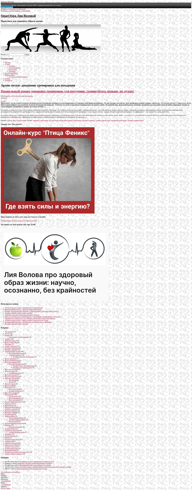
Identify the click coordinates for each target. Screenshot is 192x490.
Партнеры (12, 71)
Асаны (9, 120)
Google (3, 101)
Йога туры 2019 (14, 389)
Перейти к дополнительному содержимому (15, 11)
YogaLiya (12, 66)
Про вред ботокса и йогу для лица (16, 324)
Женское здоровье (11, 349)
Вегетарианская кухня (16, 353)
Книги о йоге (9, 403)
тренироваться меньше (118, 120)
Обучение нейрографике (17, 420)
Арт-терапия (9, 331)
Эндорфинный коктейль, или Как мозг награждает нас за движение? (28, 322)
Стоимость (8, 80)
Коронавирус (9, 405)
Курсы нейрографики (16, 418)
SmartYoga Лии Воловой (18, 15)
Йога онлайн (9, 385)
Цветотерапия (13, 421)
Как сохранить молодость (13, 402)
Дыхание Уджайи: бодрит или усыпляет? (19, 313)
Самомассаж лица (15, 373)
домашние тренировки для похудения (45, 120)
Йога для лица (10, 371)
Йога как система (11, 378)
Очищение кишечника (16, 432)
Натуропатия (9, 414)
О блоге (7, 64)
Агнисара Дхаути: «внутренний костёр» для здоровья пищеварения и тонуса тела (32, 317)
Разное (7, 437)
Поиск (3, 54)
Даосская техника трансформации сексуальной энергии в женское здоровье (45, 467)
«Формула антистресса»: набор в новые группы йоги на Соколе (26, 320)
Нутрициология (10, 429)
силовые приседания (103, 120)
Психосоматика (10, 436)
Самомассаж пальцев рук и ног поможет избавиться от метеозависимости (30, 318)
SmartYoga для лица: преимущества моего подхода (22, 315)
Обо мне (8, 62)
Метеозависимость (11, 411)
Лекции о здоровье (11, 409)
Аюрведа (8, 339)
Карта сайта (13, 69)
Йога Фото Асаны (11, 393)
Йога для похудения (19, 120)
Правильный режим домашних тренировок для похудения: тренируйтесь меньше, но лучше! (67, 91)
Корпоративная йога (12, 407)
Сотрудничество (14, 68)
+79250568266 (5, 481)
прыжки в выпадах (88, 120)
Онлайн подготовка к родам (22, 367)
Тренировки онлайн (11, 448)
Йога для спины (14, 400)
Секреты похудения (11, 443)
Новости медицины (15, 427)
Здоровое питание (15, 355)
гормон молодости (11, 346)
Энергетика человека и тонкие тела (17, 452)
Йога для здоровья (11, 369)
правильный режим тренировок (70, 120)
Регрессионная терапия (13, 439)
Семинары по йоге (11, 445)
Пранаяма (8, 434)
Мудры (11, 382)
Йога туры (8, 387)
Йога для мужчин (11, 375)
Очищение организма (12, 430)
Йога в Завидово (10, 358)
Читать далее (81, 117)
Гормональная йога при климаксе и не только (35, 465)
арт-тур (7, 333)
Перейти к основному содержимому (13, 9)
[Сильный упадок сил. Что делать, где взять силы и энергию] (47, 213)
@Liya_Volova (5, 488)
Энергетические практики (14, 454)
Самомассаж (9, 441)
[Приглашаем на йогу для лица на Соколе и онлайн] (19, 220)
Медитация (12, 380)
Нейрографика (10, 75)
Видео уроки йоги (11, 342)
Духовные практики (12, 348)
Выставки (8, 344)
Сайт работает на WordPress (10, 472)
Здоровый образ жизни (12, 351)
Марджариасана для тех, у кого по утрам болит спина (23, 309)
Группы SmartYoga (11, 73)
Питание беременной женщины (24, 357)
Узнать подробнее (7, 7)
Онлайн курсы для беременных (23, 366)
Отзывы (7, 78)
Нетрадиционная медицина (14, 423)
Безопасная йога (10, 340)
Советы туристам (11, 446)
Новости (8, 425)
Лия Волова (29, 96)
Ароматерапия (14, 396)
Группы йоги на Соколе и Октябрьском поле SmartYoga (24, 308)
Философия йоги (10, 450)
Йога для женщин (11, 362)
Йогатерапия (9, 394)
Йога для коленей (15, 398)
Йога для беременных (16, 364)
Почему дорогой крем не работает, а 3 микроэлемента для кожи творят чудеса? (32, 311)
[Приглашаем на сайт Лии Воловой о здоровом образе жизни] (55, 300)
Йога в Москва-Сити (12, 360)
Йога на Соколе (10, 384)
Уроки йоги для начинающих (19, 337)
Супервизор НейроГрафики (18, 77)
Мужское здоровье (11, 412)
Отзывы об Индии (15, 391)
